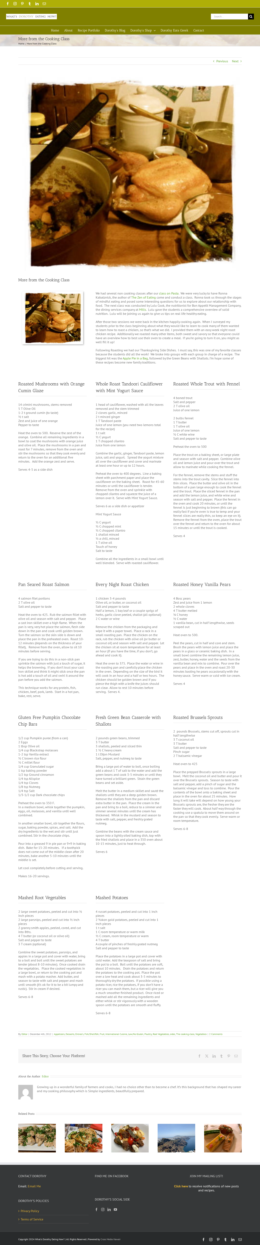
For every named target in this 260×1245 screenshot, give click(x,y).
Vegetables (201, 1034)
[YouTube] (115, 1209)
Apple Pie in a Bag (135, 358)
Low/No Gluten (135, 1034)
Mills (142, 309)
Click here (181, 1186)
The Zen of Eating (143, 297)
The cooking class (185, 1034)
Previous (222, 61)
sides (172, 1034)
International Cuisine (116, 1034)
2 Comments (215, 1034)
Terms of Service (32, 1219)
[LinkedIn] (109, 1209)
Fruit (102, 1034)
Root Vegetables (161, 1034)
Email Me (34, 1186)
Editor (24, 1034)
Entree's (79, 1034)
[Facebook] (96, 1209)
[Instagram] (102, 1209)
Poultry (148, 1034)
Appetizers (59, 1034)
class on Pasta (169, 293)
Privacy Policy (30, 1211)
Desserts (70, 1034)
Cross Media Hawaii (110, 1239)
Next (235, 61)
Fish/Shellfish (91, 1034)
